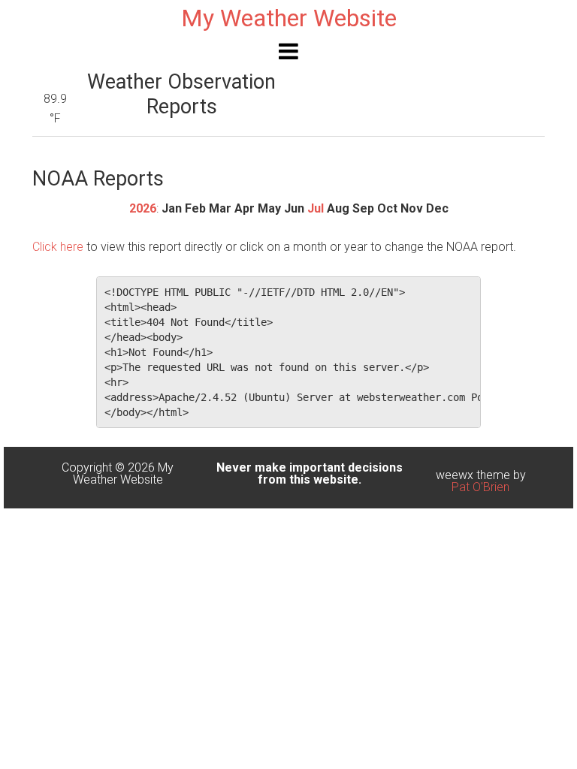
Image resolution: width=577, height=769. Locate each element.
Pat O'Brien (480, 487)
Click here (57, 247)
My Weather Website (289, 18)
